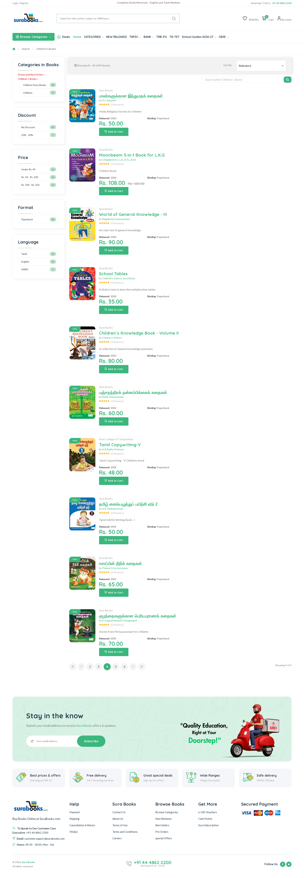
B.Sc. (127, 159)
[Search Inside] (287, 80)
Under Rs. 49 (28, 169)
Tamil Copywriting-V (120, 444)
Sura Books (106, 90)
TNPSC (134, 37)
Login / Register (20, 3)
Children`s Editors (112, 278)
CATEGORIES (93, 37)
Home (77, 37)
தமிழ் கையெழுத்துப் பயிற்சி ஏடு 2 (128, 504)
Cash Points (205, 818)
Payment (74, 812)
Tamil (24, 253)
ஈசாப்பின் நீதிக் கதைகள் (120, 563)
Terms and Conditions (125, 831)
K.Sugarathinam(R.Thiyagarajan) (119, 620)
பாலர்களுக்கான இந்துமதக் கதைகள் (131, 95)
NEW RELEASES (116, 37)
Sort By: (227, 65)
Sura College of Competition (116, 439)
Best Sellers (162, 825)
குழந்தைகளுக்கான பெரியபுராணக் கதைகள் (137, 615)
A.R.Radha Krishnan (113, 449)
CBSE (222, 37)
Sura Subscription (208, 825)
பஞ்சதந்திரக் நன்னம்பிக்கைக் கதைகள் (133, 392)
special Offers (163, 838)
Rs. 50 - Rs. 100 (29, 177)
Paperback (27, 219)
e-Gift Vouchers (207, 812)
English (25, 261)
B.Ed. (133, 159)
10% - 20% (27, 134)
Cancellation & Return (82, 825)
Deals (66, 37)
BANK (148, 37)
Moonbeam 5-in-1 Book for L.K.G (132, 155)
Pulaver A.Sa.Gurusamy (115, 567)
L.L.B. (121, 159)
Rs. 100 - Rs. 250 (30, 184)
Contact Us (118, 812)
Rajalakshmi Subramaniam (116, 218)
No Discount (28, 127)
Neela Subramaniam (113, 396)
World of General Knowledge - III (133, 214)
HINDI (24, 269)
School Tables (113, 273)
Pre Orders (161, 831)
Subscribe (91, 741)
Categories (33, 37)
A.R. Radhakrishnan (112, 508)
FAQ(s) (73, 831)
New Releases (163, 818)
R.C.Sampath (109, 100)
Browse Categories (166, 812)
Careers (117, 838)
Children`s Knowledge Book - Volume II (139, 333)
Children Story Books (34, 84)
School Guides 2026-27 (198, 37)
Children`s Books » (28, 78)
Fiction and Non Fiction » (31, 74)
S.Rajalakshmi (109, 159)
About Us (117, 818)
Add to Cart (115, 131)
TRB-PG (161, 37)
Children (27, 92)
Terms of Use (120, 825)
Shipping (74, 818)
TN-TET (174, 37)
